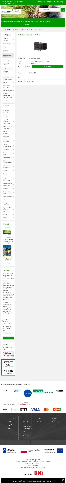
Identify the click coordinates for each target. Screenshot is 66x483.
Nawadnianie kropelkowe (6, 86)
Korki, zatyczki (7, 60)
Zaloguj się (49, 1)
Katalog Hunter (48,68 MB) (8, 259)
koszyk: (59, 1)
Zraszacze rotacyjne (6, 106)
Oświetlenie (6, 200)
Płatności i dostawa (27, 22)
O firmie (39, 424)
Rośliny (5, 217)
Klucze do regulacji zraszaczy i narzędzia (6, 134)
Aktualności (15, 21)
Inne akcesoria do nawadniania (7, 161)
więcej (8, 263)
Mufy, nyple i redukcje (19, 29)
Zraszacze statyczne (6, 115)
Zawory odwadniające (7, 145)
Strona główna (7, 29)
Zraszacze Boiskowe (6, 101)
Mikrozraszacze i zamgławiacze (7, 127)
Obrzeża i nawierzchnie (6, 166)
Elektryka (5, 82)
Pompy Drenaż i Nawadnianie (7, 184)
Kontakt (47, 21)
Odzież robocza (7, 196)
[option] (6, 391)
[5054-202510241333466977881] (40, 46)
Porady (32, 21)
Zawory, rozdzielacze (6, 140)
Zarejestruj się (41, 1)
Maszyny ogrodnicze (6, 203)
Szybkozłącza (7, 157)
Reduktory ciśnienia (6, 64)
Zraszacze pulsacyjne (6, 111)
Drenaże (5, 188)
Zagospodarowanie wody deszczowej (8, 178)
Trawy (5, 170)
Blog (35, 21)
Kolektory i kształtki (6, 51)
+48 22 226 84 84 (36, 464)
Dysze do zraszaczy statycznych (6, 121)
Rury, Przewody (7, 68)
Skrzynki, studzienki (6, 72)
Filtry (4, 47)
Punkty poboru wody (7, 153)
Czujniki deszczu (7, 79)
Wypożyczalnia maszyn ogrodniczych (7, 209)
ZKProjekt (54, 418)
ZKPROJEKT (41, 21)
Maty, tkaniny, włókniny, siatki (7, 192)
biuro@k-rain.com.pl (8, 3)
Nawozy (5, 174)
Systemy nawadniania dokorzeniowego (7, 95)
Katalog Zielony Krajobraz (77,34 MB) (8, 241)
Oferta (3, 21)
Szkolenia (9, 21)
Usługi (5, 214)
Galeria (21, 21)
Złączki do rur (6, 149)
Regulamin (25, 421)
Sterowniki (6, 76)
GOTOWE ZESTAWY (5, 39)
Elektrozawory (7, 43)
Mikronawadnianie (8, 90)
